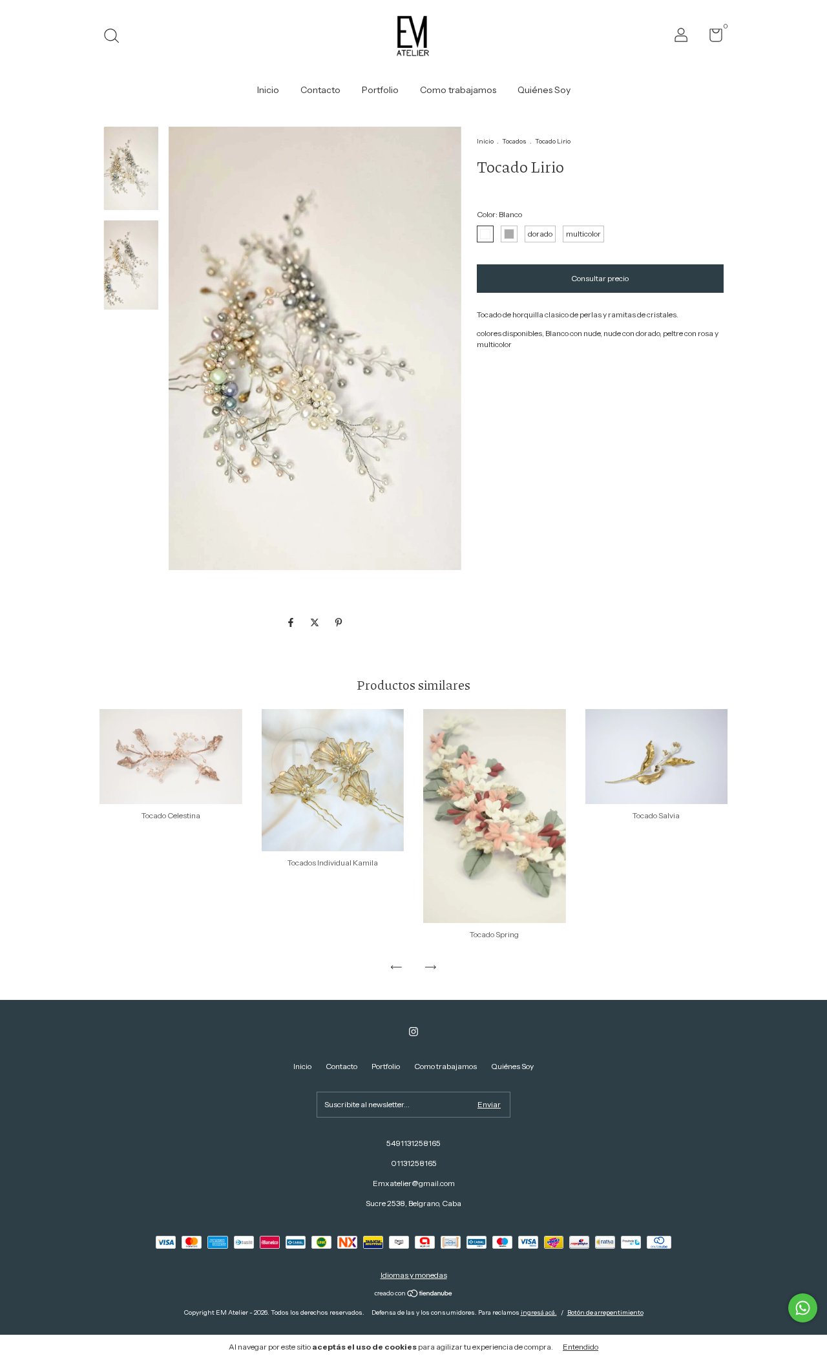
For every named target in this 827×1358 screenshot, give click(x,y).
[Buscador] (116, 37)
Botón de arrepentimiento (605, 1312)
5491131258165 (413, 1143)
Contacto (320, 90)
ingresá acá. (539, 1312)
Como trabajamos (458, 90)
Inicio (268, 90)
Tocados (514, 141)
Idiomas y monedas (414, 1275)
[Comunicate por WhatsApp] (802, 1307)
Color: (499, 214)
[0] (711, 38)
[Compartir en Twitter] (315, 622)
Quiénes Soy (544, 90)
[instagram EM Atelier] (413, 1031)
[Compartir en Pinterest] (338, 622)
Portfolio (380, 90)
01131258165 (414, 1163)
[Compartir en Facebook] (291, 622)
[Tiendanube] (413, 1294)
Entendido (580, 1347)
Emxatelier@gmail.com (414, 1183)
